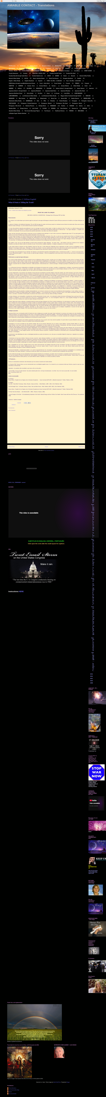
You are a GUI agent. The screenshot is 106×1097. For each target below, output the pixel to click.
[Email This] (24, 403)
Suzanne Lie (75, 108)
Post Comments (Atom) (49, 450)
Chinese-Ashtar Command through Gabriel (32, 70)
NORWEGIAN (29, 100)
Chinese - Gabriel (13, 70)
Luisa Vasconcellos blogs (14, 1089)
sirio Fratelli (35, 108)
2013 (91, 674)
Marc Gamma (22, 98)
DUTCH (26, 78)
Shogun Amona (24, 108)
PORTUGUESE (12, 103)
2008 (91, 683)
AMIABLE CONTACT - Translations (30, 5)
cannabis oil (38, 68)
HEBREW (11, 88)
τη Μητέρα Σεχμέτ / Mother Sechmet (17, 113)
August (93, 259)
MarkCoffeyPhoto (57, 1082)
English (79, 78)
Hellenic (20, 88)
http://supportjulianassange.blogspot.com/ (92, 872)
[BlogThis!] (26, 403)
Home (46, 446)
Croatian (25, 73)
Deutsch (73, 75)
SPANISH (53, 108)
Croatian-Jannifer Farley (56, 73)
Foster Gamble (57, 83)
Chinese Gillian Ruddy (80, 68)
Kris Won (40, 93)
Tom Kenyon (47, 110)
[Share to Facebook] (28, 403)
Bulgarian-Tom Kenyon (25, 68)
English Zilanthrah (29, 80)
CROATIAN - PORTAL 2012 (38, 73)
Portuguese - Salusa (77, 103)
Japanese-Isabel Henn (50, 90)
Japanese (91, 88)
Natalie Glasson (75, 98)
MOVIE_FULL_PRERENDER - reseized (16, 482)
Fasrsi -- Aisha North (45, 83)
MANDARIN (11, 98)
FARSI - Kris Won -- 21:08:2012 (54, 80)
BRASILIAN (80, 65)
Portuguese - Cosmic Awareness (29, 103)
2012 (91, 676)
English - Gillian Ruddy (14, 80)
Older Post (81, 446)
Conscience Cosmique (64, 70)
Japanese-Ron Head (80, 90)
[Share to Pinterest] (30, 403)
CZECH (49, 75)
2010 (91, 680)
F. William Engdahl (29, 199)
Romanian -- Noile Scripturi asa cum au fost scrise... (92, 352)
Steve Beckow (63, 108)
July (93, 263)
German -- (54, 85)
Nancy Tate (54, 98)
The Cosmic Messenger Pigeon (32, 110)
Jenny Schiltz (30, 93)
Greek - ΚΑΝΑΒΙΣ (92, 507)
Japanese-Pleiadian (65, 90)
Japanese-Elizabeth (36, 90)
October (93, 249)
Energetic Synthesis (68, 78)
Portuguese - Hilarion (46, 103)
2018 (91, 227)
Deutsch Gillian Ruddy (85, 75)
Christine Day (50, 70)
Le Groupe (56, 93)
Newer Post (11, 446)
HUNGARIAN (39, 88)
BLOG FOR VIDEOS (93, 133)
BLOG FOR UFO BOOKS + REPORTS (93, 121)
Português (74, 100)
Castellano (48, 68)
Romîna (63, 105)
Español (40, 80)
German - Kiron (31, 85)
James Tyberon (81, 88)
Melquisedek (43, 98)
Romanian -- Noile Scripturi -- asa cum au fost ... (92, 565)
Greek (86, 85)
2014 (91, 236)
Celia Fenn (58, 68)
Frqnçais (87, 83)
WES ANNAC (81, 110)
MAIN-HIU (88, 95)
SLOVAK (45, 108)
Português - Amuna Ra (87, 100)
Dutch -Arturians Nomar (39, 78)
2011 (91, 678)
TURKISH (71, 110)
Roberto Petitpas (21, 157)
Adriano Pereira (33, 65)
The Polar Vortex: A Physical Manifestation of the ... (92, 462)
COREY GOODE (88, 70)
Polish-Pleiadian (63, 100)
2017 (91, 229)
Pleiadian (52, 100)
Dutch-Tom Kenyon (54, 78)
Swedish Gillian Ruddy (14, 110)
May (93, 270)
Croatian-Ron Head (70, 73)
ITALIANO (49, 88)
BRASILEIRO (69, 65)
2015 (91, 234)
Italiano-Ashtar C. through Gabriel (64, 88)
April (93, 274)
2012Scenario (12, 65)
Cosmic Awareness (13, 73)
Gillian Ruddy (76, 85)
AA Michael (22, 65)
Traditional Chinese (60, 110)
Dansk (65, 75)
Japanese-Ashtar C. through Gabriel (18, 90)
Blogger (68, 1082)
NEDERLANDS (87, 98)
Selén (88, 105)
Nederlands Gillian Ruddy (15, 100)
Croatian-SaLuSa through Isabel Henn (18, 75)
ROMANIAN (53, 105)
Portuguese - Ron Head (62, 103)
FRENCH (77, 83)
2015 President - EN (12, 157)
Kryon (48, 93)
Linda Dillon (67, 93)
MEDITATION (33, 98)
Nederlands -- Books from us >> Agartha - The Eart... (92, 525)
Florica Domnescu (12, 1088)
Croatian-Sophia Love (37, 75)
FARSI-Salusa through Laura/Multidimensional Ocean (22, 83)
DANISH (57, 75)
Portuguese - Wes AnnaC (15, 105)
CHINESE (67, 68)
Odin (38, 100)
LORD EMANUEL (78, 93)
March (93, 277)
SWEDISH (84, 108)
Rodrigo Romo (42, 105)
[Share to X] (27, 403)
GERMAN (20, 85)
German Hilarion (43, 85)
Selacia (81, 105)
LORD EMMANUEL (13, 95)
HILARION (29, 88)
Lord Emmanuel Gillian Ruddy (29, 95)
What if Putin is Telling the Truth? (21, 202)
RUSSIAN (72, 105)
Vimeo (27, 157)
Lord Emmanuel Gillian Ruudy (49, 95)
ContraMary (77, 70)
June (93, 267)
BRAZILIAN (90, 65)
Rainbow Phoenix (30, 105)
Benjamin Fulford (46, 65)
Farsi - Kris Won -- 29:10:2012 (73, 80)
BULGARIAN (12, 68)
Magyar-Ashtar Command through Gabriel (71, 95)
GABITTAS (11, 85)
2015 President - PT (12, 195)
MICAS (10, 1091)
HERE (21, 591)
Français (68, 83)
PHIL (45, 100)
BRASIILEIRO (58, 65)
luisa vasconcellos (12, 1093)
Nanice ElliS (64, 98)
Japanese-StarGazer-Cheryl (15, 93)
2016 (91, 231)
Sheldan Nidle (12, 108)
